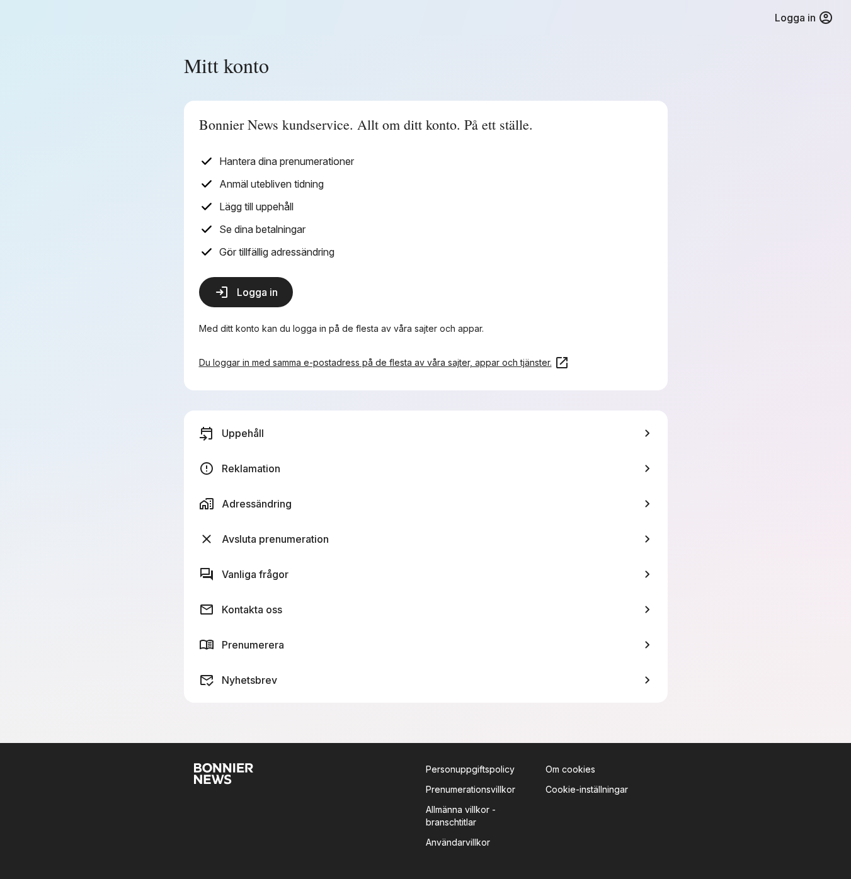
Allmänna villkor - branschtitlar (461, 815)
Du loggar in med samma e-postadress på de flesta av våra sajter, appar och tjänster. (375, 362)
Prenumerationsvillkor (470, 789)
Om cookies (570, 769)
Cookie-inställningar (586, 789)
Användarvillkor (458, 842)
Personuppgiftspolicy (470, 769)
